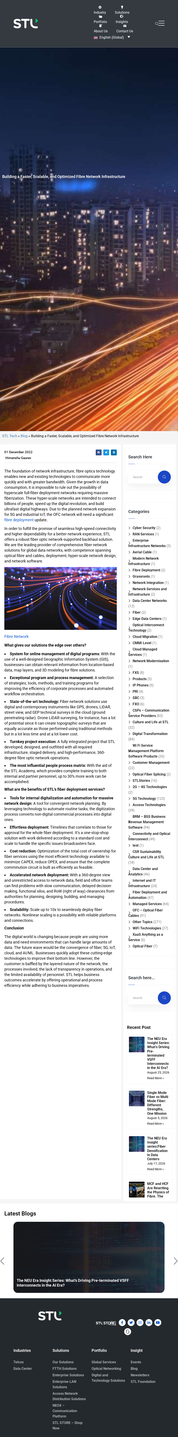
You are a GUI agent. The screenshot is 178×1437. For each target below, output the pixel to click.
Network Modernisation (151, 661)
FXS (136, 673)
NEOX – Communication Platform (65, 1410)
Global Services (104, 1362)
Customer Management (151, 763)
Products (140, 679)
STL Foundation (143, 1382)
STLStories (141, 781)
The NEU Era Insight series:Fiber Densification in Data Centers (157, 1148)
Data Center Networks (150, 601)
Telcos (18, 1362)
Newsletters (140, 1375)
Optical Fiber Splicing (149, 774)
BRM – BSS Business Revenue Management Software (146, 822)
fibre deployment (19, 520)
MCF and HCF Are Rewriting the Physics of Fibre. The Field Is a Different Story (158, 1194)
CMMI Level (142, 643)
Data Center (22, 1369)
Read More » (155, 1078)
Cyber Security (144, 528)
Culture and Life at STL (151, 722)
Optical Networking (106, 1369)
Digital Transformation (150, 734)
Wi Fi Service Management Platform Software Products (146, 750)
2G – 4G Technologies (150, 787)
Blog (24, 436)
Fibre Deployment (146, 570)
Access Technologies (149, 805)
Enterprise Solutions (68, 1375)
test (135, 845)
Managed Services (147, 904)
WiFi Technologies (147, 928)
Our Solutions (63, 1362)
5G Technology (144, 799)
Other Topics (142, 922)
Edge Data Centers (147, 619)
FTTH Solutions (65, 1369)
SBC (136, 698)
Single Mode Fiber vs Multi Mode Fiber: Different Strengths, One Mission (157, 1103)
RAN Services (143, 534)
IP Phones (140, 685)
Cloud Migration (145, 637)
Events (136, 1362)
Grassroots (141, 576)
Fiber (137, 612)
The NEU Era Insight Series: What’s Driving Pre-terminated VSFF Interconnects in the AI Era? (158, 1053)
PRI (135, 691)
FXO (136, 704)
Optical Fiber (142, 946)
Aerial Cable (142, 552)
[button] (100, 10)
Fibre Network (16, 636)
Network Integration (148, 583)
